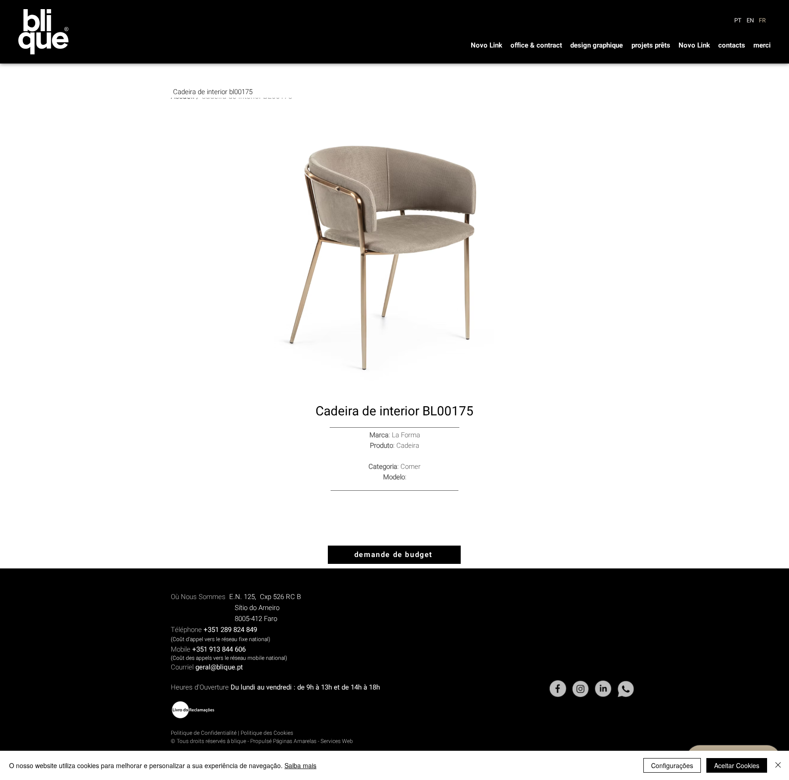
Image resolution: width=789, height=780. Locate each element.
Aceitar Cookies (736, 765)
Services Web (337, 741)
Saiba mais (300, 765)
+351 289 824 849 (230, 630)
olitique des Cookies (268, 733)
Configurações (672, 765)
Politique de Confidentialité (204, 733)
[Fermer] (778, 765)
